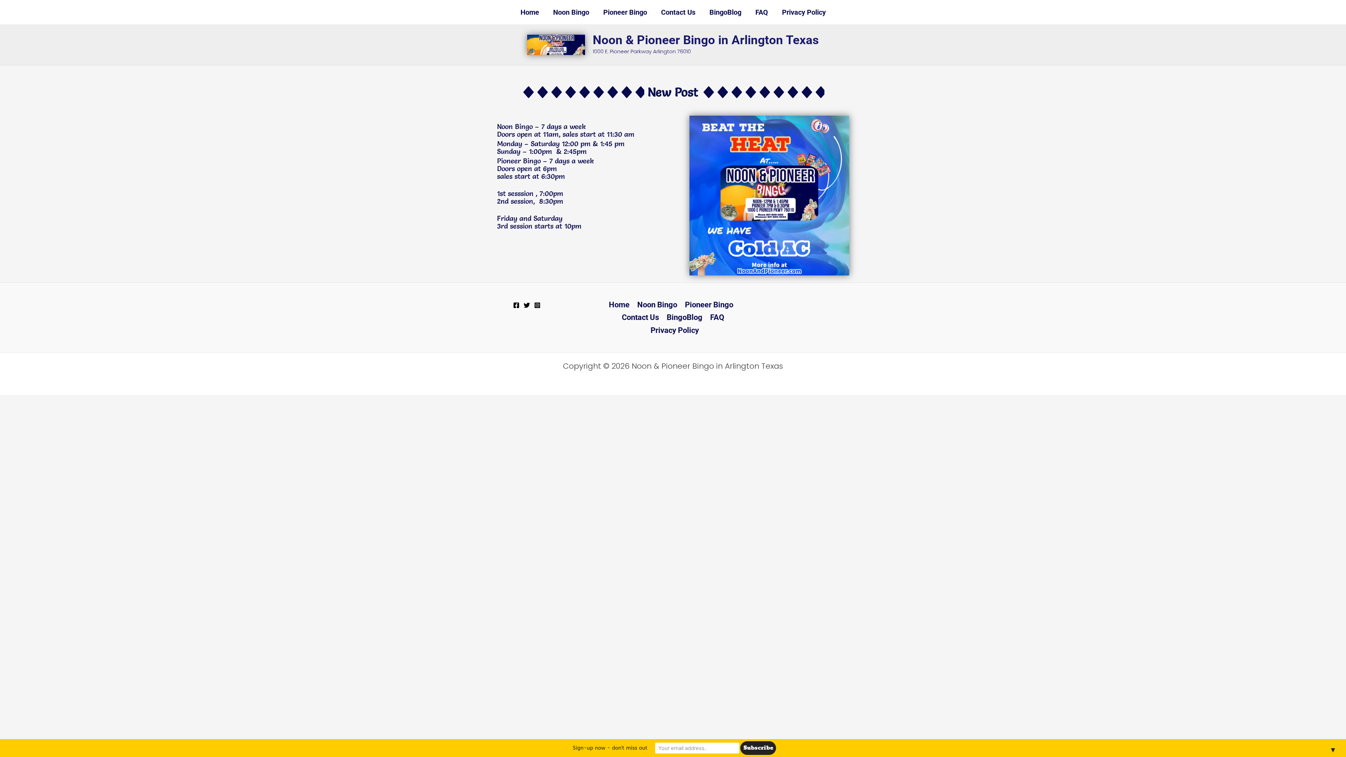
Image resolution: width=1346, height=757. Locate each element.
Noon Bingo (657, 304)
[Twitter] (527, 305)
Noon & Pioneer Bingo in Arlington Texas (706, 40)
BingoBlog (684, 317)
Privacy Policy (675, 330)
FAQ (717, 317)
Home (619, 304)
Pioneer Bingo (709, 304)
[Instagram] (537, 305)
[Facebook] (516, 305)
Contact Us (640, 317)
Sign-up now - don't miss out (610, 748)
